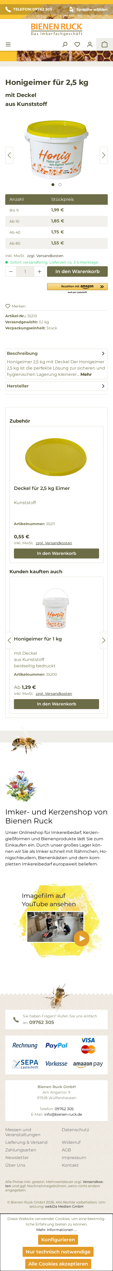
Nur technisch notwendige (58, 1252)
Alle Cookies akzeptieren (58, 1264)
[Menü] (8, 44)
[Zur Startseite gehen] (56, 29)
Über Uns (15, 1165)
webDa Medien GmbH (64, 1206)
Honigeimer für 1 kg (38, 639)
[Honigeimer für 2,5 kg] (56, 150)
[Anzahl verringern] (10, 271)
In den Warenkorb (77, 271)
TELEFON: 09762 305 (32, 9)
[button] (77, 288)
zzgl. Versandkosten (45, 255)
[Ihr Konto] (90, 44)
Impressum (74, 1157)
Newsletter (17, 1157)
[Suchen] (64, 44)
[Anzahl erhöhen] (39, 271)
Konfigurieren (58, 1240)
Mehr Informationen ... (56, 1229)
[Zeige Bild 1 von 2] (53, 184)
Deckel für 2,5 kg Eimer (42, 488)
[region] (56, 155)
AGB (66, 1149)
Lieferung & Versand (26, 1142)
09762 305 (41, 1022)
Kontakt (70, 1165)
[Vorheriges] (9, 155)
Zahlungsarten (20, 1149)
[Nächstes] (104, 155)
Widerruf (71, 1142)
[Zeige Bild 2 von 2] (60, 184)
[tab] (56, 364)
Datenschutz (75, 1129)
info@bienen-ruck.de (63, 1114)
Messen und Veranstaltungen (22, 1132)
